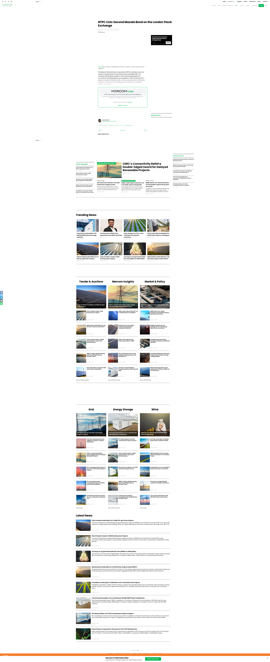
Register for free (122, 105)
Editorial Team (119, 653)
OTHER (242, 5)
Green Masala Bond (103, 125)
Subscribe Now (153, 659)
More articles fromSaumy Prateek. (109, 121)
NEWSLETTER (252, 1)
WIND (236, 5)
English (37, 1)
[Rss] (5, 1)
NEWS (224, 1)
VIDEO (247, 5)
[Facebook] (2, 1)
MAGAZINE (255, 5)
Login (261, 5)
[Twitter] (8, 1)
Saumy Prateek (108, 29)
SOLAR (214, 5)
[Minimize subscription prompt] (267, 658)
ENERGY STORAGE (228, 5)
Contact (128, 653)
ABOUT (259, 1)
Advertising (111, 653)
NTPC (121, 125)
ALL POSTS (122, 130)
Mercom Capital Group (145, 653)
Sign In (130, 102)
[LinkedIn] (11, 1)
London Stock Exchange (114, 125)
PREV (100, 130)
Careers (134, 653)
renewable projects (128, 125)
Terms (160, 653)
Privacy (155, 653)
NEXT (145, 130)
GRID (219, 5)
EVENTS (245, 1)
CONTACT (265, 1)
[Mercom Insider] (231, 1)
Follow (99, 67)
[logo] (7, 5)
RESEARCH (239, 1)
